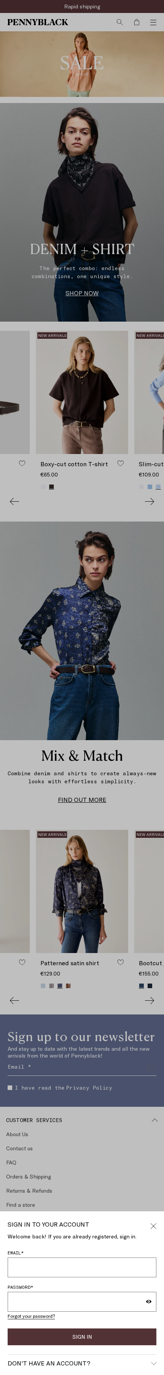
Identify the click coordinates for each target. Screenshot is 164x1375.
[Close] (153, 1225)
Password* (20, 1287)
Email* (16, 1252)
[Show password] (149, 1302)
